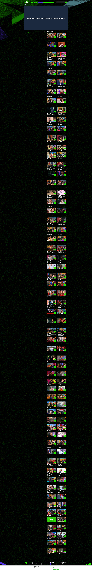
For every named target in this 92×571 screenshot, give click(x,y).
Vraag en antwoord (34, 563)
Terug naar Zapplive (28, 4)
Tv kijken (35, 2)
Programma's (40, 2)
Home (32, 2)
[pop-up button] (63, 28)
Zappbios (45, 2)
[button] (26, 28)
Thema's (42, 564)
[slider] (46, 26)
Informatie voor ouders (35, 564)
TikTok (52, 563)
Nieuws (42, 563)
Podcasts (49, 2)
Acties (53, 2)
